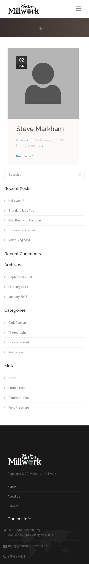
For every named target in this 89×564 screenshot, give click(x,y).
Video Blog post (19, 240)
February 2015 (18, 287)
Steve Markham (40, 129)
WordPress (16, 352)
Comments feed (19, 398)
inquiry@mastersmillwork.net (28, 546)
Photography (17, 332)
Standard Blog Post (21, 210)
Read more (23, 156)
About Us (14, 496)
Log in (12, 378)
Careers (13, 506)
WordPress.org (18, 407)
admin (25, 140)
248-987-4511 (17, 556)
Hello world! (16, 200)
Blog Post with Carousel (24, 220)
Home (43, 28)
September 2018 (20, 277)
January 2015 (17, 297)
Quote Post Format (21, 230)
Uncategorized (18, 342)
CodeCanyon (17, 322)
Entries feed (16, 388)
